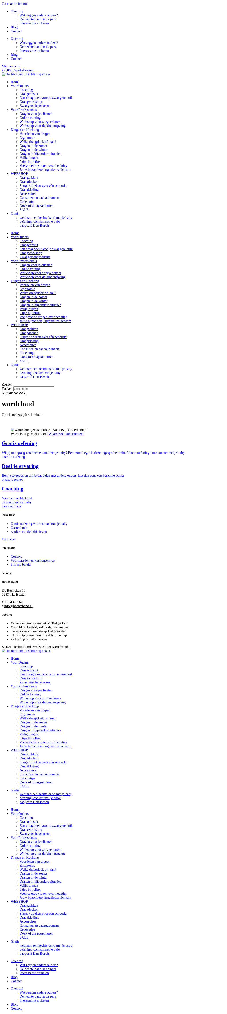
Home (15, 82)
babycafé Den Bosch (34, 225)
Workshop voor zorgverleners (40, 122)
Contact (16, 31)
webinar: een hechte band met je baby (46, 217)
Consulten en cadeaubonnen (39, 197)
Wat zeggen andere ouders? (39, 15)
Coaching (26, 90)
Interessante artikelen (34, 23)
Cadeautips (27, 201)
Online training (30, 118)
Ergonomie (27, 138)
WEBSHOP (19, 173)
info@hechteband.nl (18, 606)
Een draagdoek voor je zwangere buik (46, 98)
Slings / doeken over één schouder (43, 185)
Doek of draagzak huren (36, 205)
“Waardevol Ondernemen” (65, 434)
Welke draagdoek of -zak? (38, 142)
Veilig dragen (29, 157)
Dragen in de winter (33, 150)
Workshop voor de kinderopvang (43, 126)
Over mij (17, 11)
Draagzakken (29, 177)
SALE (24, 209)
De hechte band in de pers (38, 19)
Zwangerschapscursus (35, 106)
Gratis (15, 213)
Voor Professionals (24, 110)
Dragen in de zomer (33, 146)
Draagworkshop (31, 102)
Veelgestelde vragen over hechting (43, 165)
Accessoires (28, 193)
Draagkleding (29, 189)
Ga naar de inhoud (15, 4)
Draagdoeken (29, 181)
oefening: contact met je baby (40, 221)
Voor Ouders (20, 86)
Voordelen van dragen (35, 134)
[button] (113, 384)
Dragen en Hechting (25, 130)
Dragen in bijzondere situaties (40, 154)
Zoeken (7, 388)
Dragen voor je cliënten (36, 114)
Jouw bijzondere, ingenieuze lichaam (45, 169)
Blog (14, 27)
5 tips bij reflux (30, 161)
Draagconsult (29, 94)
